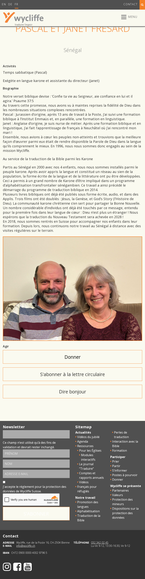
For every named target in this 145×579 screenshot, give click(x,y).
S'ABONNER (36, 513)
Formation (119, 450)
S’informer (119, 470)
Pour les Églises (90, 450)
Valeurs (117, 495)
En (4, 4)
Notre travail (85, 498)
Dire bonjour (72, 391)
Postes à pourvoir (124, 475)
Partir (116, 466)
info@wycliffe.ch (25, 546)
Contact (130, 4)
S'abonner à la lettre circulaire (72, 374)
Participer (117, 457)
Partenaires (120, 490)
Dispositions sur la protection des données (125, 513)
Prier (115, 461)
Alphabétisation (88, 511)
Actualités (83, 432)
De (10, 4)
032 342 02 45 (99, 542)
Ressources (85, 446)
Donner (73, 357)
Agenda (82, 441)
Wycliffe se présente (125, 486)
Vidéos (84, 482)
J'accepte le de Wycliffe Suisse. (34, 489)
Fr (16, 4)
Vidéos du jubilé (88, 437)
